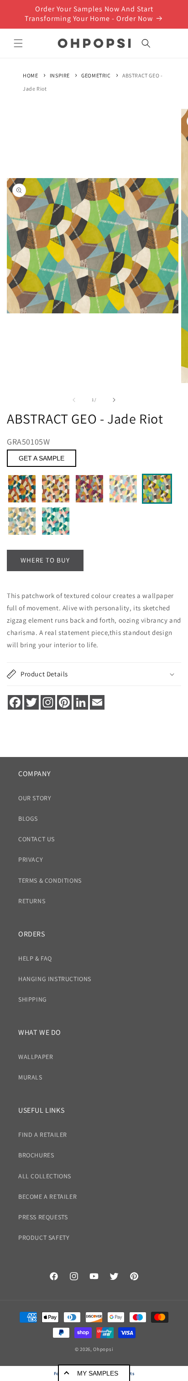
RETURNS (31, 901)
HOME (30, 75)
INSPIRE (60, 75)
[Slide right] (114, 400)
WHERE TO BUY (45, 560)
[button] (18, 43)
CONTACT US (36, 839)
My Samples (97, 1373)
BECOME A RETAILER (47, 1196)
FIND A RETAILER (42, 1134)
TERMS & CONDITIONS (50, 880)
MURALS (30, 1077)
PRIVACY (30, 859)
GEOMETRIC (95, 75)
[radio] (22, 489)
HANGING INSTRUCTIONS (54, 979)
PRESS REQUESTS (43, 1217)
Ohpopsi (103, 1349)
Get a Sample (41, 458)
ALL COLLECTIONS (44, 1176)
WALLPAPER (35, 1057)
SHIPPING (32, 999)
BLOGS (28, 818)
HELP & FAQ (35, 958)
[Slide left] (74, 400)
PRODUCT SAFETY (43, 1237)
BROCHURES (36, 1155)
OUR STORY (34, 798)
